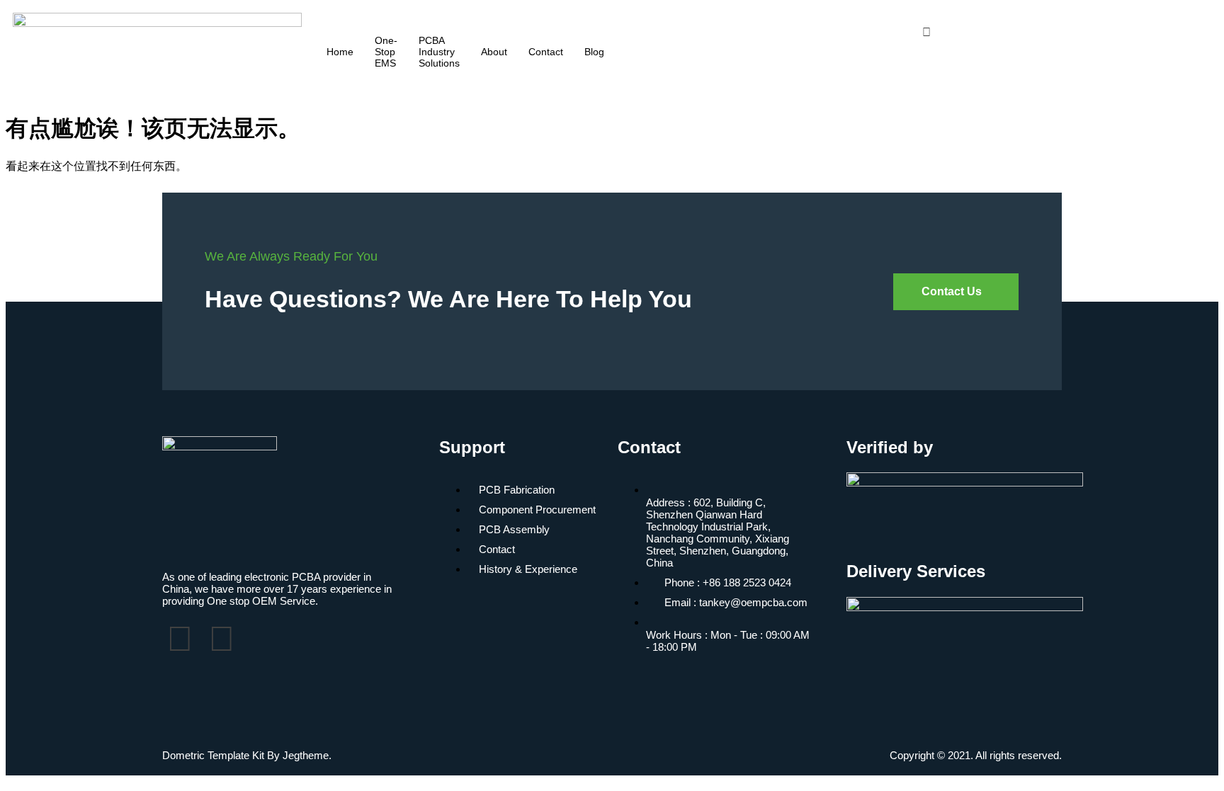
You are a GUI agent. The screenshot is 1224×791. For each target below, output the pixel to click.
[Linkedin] (1066, 31)
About (494, 51)
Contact (545, 51)
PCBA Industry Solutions (439, 52)
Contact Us (952, 291)
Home (340, 51)
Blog (594, 51)
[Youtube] (1066, 19)
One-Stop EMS (386, 52)
